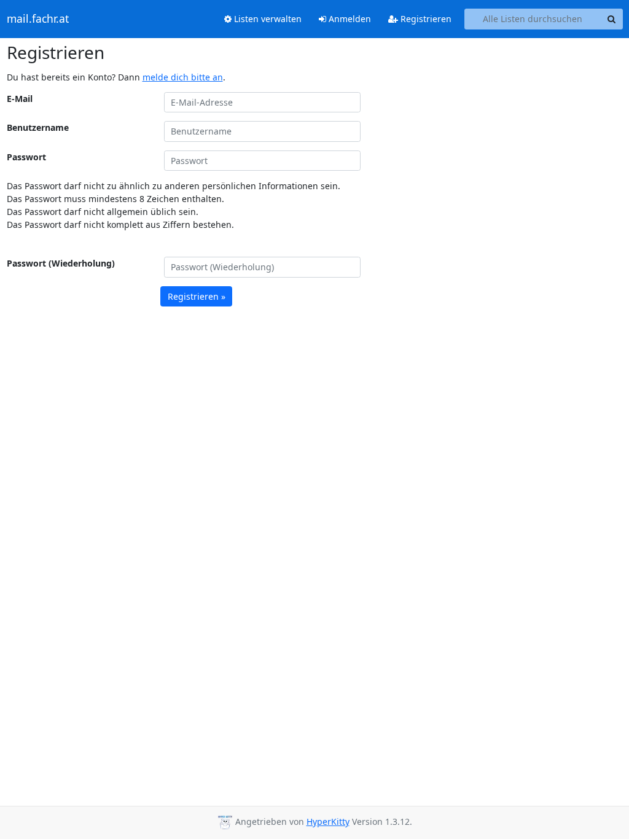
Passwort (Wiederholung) (61, 263)
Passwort (26, 157)
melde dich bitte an (183, 77)
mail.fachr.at (38, 19)
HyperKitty (328, 821)
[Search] (612, 19)
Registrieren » (196, 296)
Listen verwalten (267, 19)
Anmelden (348, 19)
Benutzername (38, 127)
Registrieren (424, 19)
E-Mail (20, 98)
